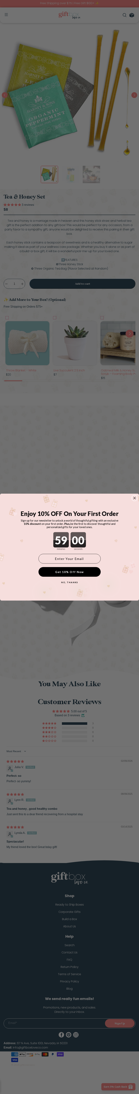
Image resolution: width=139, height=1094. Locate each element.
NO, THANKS (69, 582)
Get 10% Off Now (69, 572)
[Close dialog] (134, 498)
